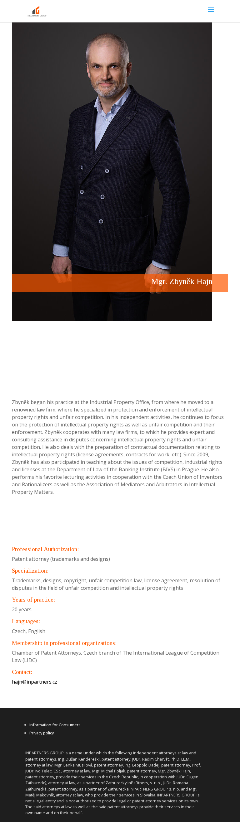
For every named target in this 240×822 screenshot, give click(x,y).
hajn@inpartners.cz (34, 681)
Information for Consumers (55, 725)
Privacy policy (41, 733)
